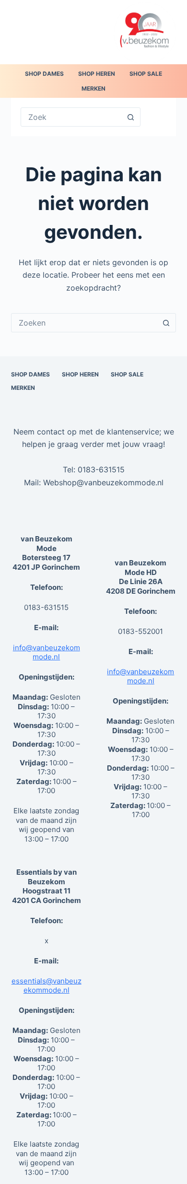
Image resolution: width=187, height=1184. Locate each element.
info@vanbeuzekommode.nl (46, 652)
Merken (93, 88)
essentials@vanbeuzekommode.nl (47, 985)
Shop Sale (145, 73)
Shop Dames (44, 73)
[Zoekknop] (131, 117)
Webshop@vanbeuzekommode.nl (103, 482)
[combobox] (84, 322)
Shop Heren (96, 73)
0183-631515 (101, 469)
